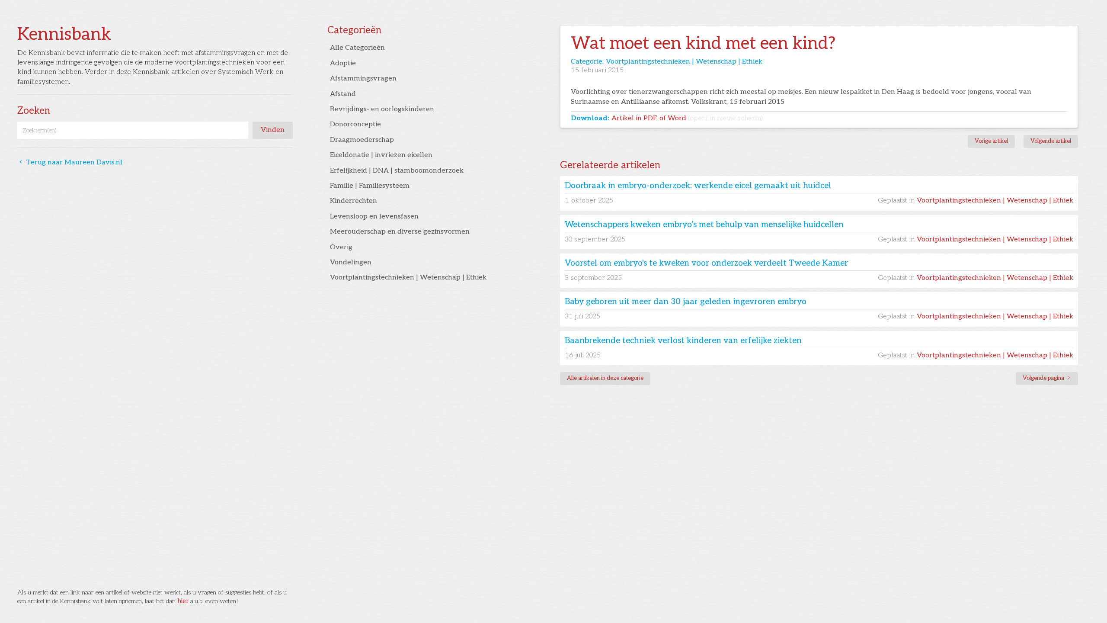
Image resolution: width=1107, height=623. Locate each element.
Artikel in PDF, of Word (687, 118)
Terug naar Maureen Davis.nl (69, 162)
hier (183, 601)
